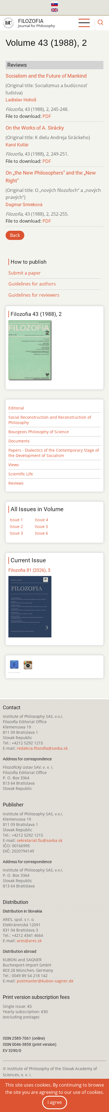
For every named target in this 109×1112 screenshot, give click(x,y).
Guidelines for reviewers (34, 295)
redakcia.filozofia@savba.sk (42, 748)
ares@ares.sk (29, 940)
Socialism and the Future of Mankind (46, 76)
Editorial (16, 408)
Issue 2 (16, 526)
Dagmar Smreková (24, 204)
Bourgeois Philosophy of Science (38, 431)
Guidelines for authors (32, 284)
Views (13, 464)
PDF (46, 116)
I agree (55, 1102)
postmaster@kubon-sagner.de (45, 981)
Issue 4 (41, 519)
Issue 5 (41, 526)
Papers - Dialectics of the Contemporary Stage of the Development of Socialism (53, 452)
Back (15, 235)
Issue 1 (16, 519)
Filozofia (30, 21)
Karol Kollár (17, 144)
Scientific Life (20, 474)
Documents (19, 441)
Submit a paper (24, 273)
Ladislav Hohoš (21, 100)
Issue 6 (41, 533)
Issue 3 (16, 533)
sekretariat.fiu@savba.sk (39, 840)
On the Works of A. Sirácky (35, 128)
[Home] (8, 22)
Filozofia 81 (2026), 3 (29, 570)
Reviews (15, 483)
